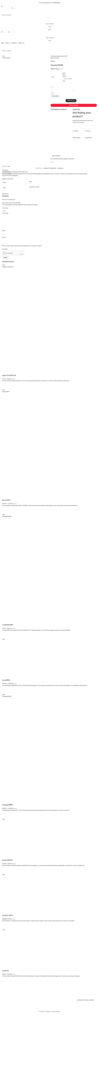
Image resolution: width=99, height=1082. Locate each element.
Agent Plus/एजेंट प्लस (9, 375)
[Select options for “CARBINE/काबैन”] (4, 636)
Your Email (87, 131)
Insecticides (57, 56)
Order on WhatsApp (57, 100)
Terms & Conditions (31, 995)
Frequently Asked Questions (33, 990)
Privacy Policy (29, 993)
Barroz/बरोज (6, 500)
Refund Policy (29, 998)
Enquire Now (76, 109)
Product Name (88, 137)
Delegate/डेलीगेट (7, 805)
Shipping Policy (30, 1001)
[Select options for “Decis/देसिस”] (4, 692)
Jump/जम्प (5, 971)
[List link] (12, 993)
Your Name (75, 131)
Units (52, 76)
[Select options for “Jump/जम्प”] (4, 982)
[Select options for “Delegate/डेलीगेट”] (4, 816)
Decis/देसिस (6, 680)
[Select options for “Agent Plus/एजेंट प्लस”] (4, 387)
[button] (4, 927)
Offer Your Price (73, 105)
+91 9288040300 (55, 2)
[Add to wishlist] (4, 383)
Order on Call (71, 100)
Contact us (53, 995)
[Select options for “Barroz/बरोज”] (4, 512)
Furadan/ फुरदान (7, 915)
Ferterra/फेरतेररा (7, 860)
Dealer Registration (49, 47)
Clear (64, 81)
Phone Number (76, 137)
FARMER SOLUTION (49, 45)
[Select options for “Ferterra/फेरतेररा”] (4, 872)
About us (53, 998)
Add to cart (55, 96)
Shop (52, 993)
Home (52, 56)
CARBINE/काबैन (7, 625)
